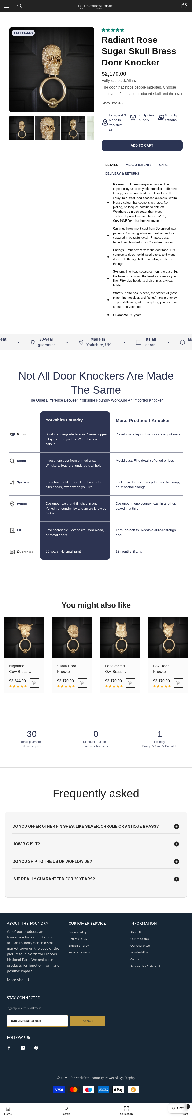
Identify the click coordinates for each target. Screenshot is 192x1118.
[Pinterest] (36, 1048)
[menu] (6, 6)
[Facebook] (9, 1048)
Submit (88, 1021)
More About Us (19, 979)
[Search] (19, 6)
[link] (65, 1110)
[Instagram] (23, 1048)
